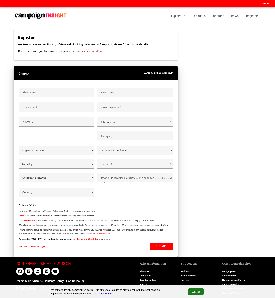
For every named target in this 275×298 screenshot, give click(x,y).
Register (252, 15)
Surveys (185, 280)
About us (144, 271)
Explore (179, 15)
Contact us (145, 275)
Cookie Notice (104, 293)
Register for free (148, 280)
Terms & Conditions (29, 281)
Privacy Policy (54, 281)
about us (200, 15)
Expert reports (188, 275)
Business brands (30, 220)
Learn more (24, 215)
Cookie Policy (75, 281)
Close (196, 291)
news (235, 15)
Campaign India (230, 284)
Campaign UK (229, 271)
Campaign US (229, 275)
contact (218, 15)
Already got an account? (158, 73)
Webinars (186, 271)
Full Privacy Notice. (102, 233)
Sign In (265, 3)
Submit (161, 246)
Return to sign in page (32, 246)
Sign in (143, 284)
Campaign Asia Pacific (233, 280)
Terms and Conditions (88, 239)
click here (164, 225)
